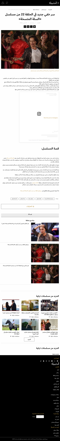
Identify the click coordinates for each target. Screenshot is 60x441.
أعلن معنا (57, 425)
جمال (57, 373)
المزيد (29, 339)
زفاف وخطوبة (56, 390)
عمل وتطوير (56, 403)
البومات (57, 412)
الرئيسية (50, 9)
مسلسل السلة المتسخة (49, 199)
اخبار (58, 397)
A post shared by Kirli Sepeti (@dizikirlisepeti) (39, 140)
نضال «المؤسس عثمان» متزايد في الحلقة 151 (11, 333)
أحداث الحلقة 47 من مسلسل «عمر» (11, 313)
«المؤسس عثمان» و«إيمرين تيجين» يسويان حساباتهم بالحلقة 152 (49, 313)
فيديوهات (57, 409)
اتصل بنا (57, 419)
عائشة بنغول (39, 199)
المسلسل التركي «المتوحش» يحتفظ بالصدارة (30, 313)
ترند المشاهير (22, 199)
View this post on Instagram (51, 117)
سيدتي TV (56, 436)
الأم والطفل (56, 387)
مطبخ (57, 381)
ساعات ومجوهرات (55, 395)
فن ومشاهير (43, 9)
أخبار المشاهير (14, 199)
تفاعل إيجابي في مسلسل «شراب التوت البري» (31, 333)
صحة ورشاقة (56, 375)
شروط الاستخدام (55, 422)
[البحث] (6, 3)
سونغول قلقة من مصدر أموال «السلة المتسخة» (31, 191)
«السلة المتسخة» (10, 158)
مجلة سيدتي (56, 430)
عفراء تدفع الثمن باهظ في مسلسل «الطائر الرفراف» (50, 333)
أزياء (58, 370)
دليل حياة (57, 378)
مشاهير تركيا (31, 199)
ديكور (57, 406)
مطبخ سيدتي (56, 433)
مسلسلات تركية (36, 9)
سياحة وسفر (56, 400)
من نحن (57, 417)
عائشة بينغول (35, 183)
